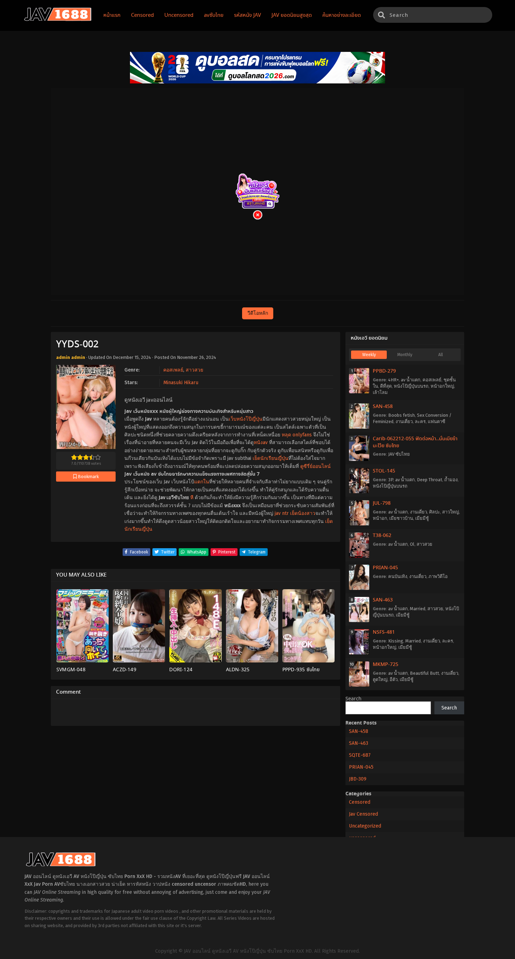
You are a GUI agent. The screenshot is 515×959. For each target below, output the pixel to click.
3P (390, 479)
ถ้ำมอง (451, 479)
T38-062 (382, 535)
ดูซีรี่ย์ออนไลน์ (315, 466)
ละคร (420, 421)
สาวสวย (194, 370)
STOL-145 (384, 471)
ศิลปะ (434, 512)
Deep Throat (429, 479)
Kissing (395, 641)
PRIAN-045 (385, 567)
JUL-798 (382, 503)
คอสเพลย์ (173, 370)
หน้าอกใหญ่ (442, 386)
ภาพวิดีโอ (438, 576)
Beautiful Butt (424, 673)
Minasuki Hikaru (180, 383)
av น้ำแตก (410, 379)
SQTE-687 (360, 755)
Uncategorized (365, 826)
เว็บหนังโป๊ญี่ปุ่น (245, 419)
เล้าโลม (380, 392)
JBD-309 (357, 779)
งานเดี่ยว (404, 421)
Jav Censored (363, 814)
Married (417, 608)
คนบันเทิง (397, 576)
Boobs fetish (401, 415)
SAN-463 (383, 600)
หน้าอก (380, 518)
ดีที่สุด (386, 386)
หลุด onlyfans (297, 435)
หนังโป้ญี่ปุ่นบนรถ (411, 386)
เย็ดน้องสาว (302, 513)
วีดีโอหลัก (257, 313)
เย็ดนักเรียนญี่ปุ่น (270, 458)
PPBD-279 (384, 371)
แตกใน (201, 482)
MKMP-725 (385, 664)
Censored (359, 802)
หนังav (261, 443)
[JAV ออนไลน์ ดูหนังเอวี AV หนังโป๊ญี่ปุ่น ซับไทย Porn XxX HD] (58, 19)
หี (191, 498)
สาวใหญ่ (450, 512)
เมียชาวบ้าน (401, 518)
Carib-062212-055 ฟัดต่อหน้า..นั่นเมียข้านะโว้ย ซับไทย (415, 442)
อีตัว (394, 679)
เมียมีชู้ (422, 518)
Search (353, 698)
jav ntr (282, 513)
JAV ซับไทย (399, 454)
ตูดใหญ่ (380, 679)
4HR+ (393, 379)
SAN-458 (383, 406)
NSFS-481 (384, 632)
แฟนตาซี (436, 421)
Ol (412, 544)
